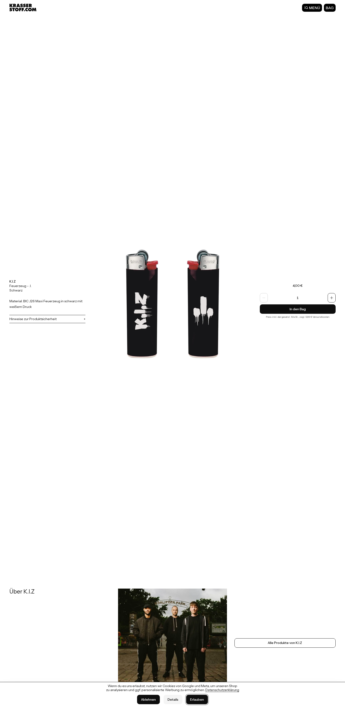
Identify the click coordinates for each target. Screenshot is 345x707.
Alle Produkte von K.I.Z (285, 643)
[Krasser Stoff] (23, 7)
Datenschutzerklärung (222, 690)
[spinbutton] (298, 297)
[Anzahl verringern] (264, 297)
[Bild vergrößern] (172, 301)
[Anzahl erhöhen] (332, 297)
